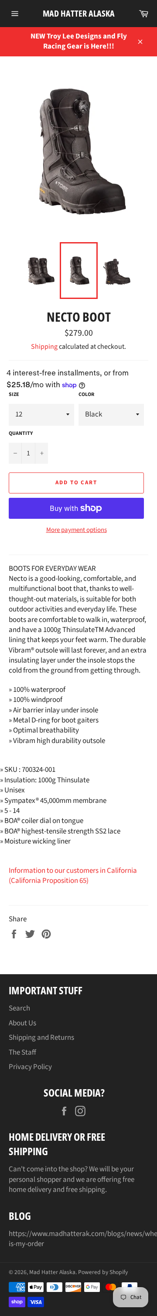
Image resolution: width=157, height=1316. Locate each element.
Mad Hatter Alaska (79, 13)
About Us (22, 1023)
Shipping (44, 346)
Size (14, 394)
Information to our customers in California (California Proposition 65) (73, 875)
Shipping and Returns (41, 1037)
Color (86, 394)
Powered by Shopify (103, 1272)
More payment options (76, 530)
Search (19, 1008)
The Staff (22, 1052)
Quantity (21, 433)
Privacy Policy (30, 1067)
